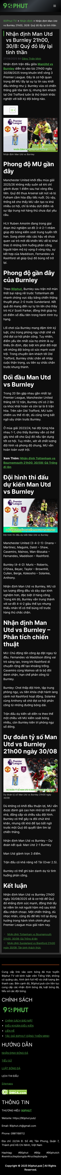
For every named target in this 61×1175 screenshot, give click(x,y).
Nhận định (26, 20)
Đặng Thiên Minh (31, 58)
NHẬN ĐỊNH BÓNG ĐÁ (15, 1053)
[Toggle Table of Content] (11, 110)
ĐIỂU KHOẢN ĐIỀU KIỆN (19, 1025)
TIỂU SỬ (7, 1060)
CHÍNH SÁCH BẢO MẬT (19, 1020)
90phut (16, 289)
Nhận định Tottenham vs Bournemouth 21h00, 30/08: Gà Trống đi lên (30, 463)
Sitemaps (7, 1083)
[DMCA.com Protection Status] (14, 1093)
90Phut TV (10, 20)
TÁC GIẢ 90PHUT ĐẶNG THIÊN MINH (27, 1036)
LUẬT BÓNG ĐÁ (11, 1068)
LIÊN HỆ (10, 1030)
